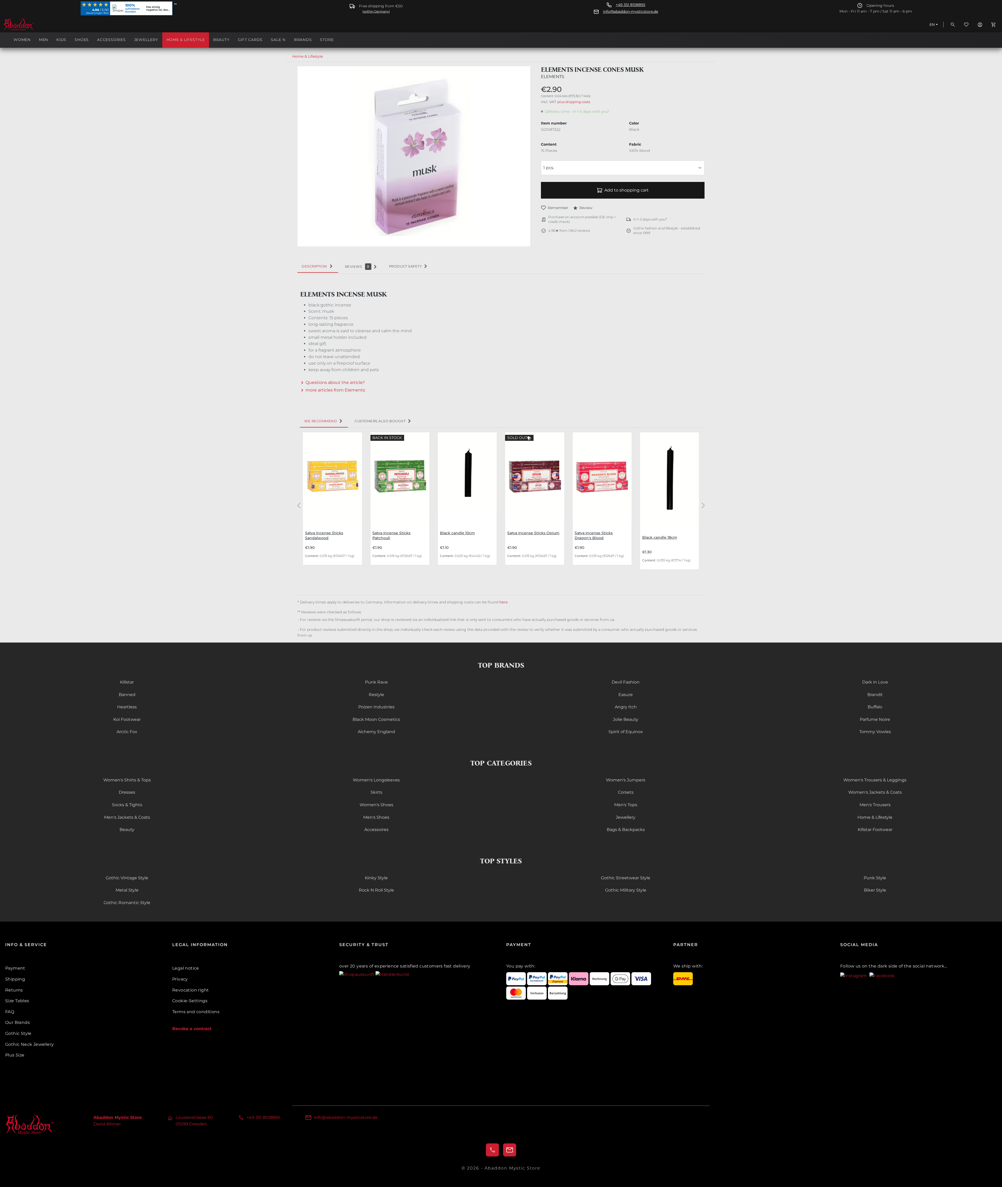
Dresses (127, 792)
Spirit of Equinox (626, 731)
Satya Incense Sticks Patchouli (391, 535)
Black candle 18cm (659, 537)
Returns (14, 990)
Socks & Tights (127, 804)
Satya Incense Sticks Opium (533, 533)
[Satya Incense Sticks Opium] (534, 476)
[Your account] (979, 24)
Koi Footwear (127, 719)
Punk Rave (376, 682)
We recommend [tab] (320, 421)
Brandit (875, 694)
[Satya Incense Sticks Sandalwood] (332, 476)
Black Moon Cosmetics (376, 719)
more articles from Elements (335, 390)
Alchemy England (376, 731)
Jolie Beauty (625, 719)
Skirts (376, 792)
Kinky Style (376, 877)
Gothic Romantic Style (127, 902)
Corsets (626, 792)
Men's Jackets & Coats (127, 817)
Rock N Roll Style (376, 890)
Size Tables (17, 1000)
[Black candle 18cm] (669, 478)
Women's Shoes (376, 804)
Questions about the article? (335, 382)
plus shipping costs (573, 102)
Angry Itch (626, 706)
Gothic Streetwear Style (625, 877)
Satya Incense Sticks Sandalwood (324, 535)
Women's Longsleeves (376, 780)
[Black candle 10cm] (467, 476)
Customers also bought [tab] (380, 421)
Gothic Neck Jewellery (29, 1044)
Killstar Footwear (875, 829)
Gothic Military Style (625, 890)
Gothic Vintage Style (127, 877)
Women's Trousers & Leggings (874, 780)
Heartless (127, 706)
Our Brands (17, 1022)
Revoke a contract (192, 1028)
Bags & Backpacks (626, 829)
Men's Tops (625, 804)
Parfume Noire (875, 719)
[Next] (703, 504)
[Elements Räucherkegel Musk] (413, 151)
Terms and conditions (195, 1011)
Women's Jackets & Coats (875, 792)
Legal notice (185, 968)
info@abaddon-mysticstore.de (630, 11)
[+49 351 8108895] (492, 1149)
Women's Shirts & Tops (127, 780)
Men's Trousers (875, 804)
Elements (552, 76)
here (504, 602)
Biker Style (875, 890)
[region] (414, 156)
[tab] (317, 266)
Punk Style (875, 877)
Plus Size (15, 1055)
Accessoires (376, 829)
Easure (625, 694)
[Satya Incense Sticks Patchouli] (399, 476)
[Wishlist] (966, 24)
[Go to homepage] (30, 24)
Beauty (127, 829)
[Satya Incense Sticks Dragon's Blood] (601, 476)
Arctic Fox (127, 731)
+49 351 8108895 (630, 5)
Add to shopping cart (626, 190)
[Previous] (299, 504)
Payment (15, 968)
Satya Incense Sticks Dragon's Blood (594, 535)
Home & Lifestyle (874, 817)
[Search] (952, 24)
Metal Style (127, 890)
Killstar (127, 682)
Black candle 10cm (457, 533)
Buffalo (875, 706)
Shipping (15, 979)
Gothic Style (18, 1033)
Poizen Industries (376, 706)
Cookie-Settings (189, 1000)
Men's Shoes (376, 817)
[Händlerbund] (392, 974)
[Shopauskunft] (357, 974)
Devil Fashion (626, 682)
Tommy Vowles (875, 731)
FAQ (9, 1011)
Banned (127, 694)
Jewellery (625, 817)
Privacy (180, 979)
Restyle (376, 694)
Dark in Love (875, 682)
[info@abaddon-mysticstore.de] (509, 1149)
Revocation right (190, 990)
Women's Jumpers (625, 780)
